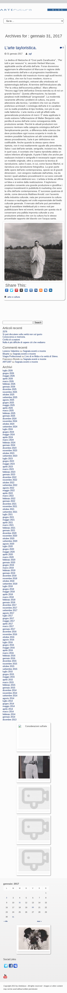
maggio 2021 (9, 520)
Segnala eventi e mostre (34, 351)
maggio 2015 (9, 677)
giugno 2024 (8, 432)
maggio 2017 (9, 621)
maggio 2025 (9, 405)
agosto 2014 (8, 698)
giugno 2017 (8, 618)
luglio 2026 (8, 371)
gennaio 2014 (9, 717)
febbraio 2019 (9, 570)
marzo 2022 (8, 496)
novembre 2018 (10, 578)
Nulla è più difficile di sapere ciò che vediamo (24, 342)
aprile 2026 (8, 379)
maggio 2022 (9, 490)
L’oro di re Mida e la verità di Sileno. (41, 356)
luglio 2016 (8, 642)
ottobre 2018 (8, 581)
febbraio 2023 (9, 472)
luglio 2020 (8, 546)
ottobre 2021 (8, 509)
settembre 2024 (10, 427)
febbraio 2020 (9, 560)
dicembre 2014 (9, 690)
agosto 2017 (8, 613)
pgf (30, 54)
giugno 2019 (8, 565)
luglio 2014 (8, 701)
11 (20, 902)
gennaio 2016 (9, 658)
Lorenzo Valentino (11, 351)
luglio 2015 (8, 672)
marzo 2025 (8, 410)
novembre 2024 (10, 421)
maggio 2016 (9, 648)
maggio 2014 (9, 706)
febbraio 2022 (9, 498)
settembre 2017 (10, 610)
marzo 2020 (8, 557)
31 (13, 917)
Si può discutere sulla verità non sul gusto (22, 334)
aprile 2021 (8, 522)
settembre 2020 (10, 541)
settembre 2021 (10, 512)
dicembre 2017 (9, 605)
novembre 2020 (10, 536)
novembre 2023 (10, 450)
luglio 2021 (8, 514)
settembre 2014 (10, 696)
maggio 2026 (9, 376)
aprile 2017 (8, 624)
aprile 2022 (8, 493)
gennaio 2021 (9, 530)
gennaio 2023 (9, 474)
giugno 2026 (8, 373)
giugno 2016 (8, 645)
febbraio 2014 (9, 714)
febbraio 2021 (9, 528)
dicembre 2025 (9, 389)
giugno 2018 (8, 589)
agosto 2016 (8, 640)
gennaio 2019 (9, 573)
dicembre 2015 (9, 661)
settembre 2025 (10, 397)
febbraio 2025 (9, 413)
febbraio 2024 (9, 443)
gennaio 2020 (9, 562)
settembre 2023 (10, 456)
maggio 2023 (9, 464)
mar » (39, 921)
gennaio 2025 (9, 416)
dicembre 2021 (9, 504)
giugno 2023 (8, 461)
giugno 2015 (8, 674)
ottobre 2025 (8, 395)
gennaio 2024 (9, 445)
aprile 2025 (8, 408)
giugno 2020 (8, 549)
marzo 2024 (8, 440)
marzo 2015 (8, 682)
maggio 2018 (9, 592)
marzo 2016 (8, 653)
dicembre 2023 (9, 448)
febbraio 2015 (9, 685)
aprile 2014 (8, 709)
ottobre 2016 (8, 637)
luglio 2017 (8, 616)
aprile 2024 (8, 437)
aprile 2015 (8, 680)
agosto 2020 (8, 544)
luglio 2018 (8, 586)
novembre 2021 (10, 506)
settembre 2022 (10, 485)
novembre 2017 (10, 608)
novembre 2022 (10, 480)
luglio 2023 (8, 459)
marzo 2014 (8, 712)
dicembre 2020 (9, 533)
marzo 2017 (8, 626)
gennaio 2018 (9, 602)
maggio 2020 (9, 552)
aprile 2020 (8, 554)
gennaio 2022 (9, 501)
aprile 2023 (8, 467)
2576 (5, 332)
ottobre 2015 (8, 666)
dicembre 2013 (9, 720)
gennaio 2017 (9, 629)
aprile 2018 (8, 594)
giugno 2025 (8, 403)
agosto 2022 (8, 488)
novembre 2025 (10, 392)
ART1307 (7, 362)
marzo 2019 (8, 568)
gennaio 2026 (9, 387)
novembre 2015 (10, 664)
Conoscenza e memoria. (14, 337)
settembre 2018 (10, 584)
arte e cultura (13, 297)
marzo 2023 (8, 469)
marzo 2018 (8, 597)
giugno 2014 (8, 704)
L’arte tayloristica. (21, 47)
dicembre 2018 (9, 576)
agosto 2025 (8, 400)
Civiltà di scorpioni (11, 340)
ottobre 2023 (8, 453)
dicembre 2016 (9, 632)
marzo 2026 (8, 381)
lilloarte (6, 354)
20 (33, 907)
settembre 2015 (10, 669)
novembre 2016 (10, 634)
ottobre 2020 (8, 538)
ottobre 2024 (8, 424)
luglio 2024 (8, 429)
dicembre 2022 (9, 477)
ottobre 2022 (8, 483)
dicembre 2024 (9, 419)
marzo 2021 (8, 525)
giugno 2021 (8, 517)
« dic (6, 921)
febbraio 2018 (9, 600)
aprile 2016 (8, 650)
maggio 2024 (9, 434)
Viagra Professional (12, 356)
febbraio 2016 (9, 656)
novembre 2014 (10, 693)
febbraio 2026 (9, 384)
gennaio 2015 (9, 688)
